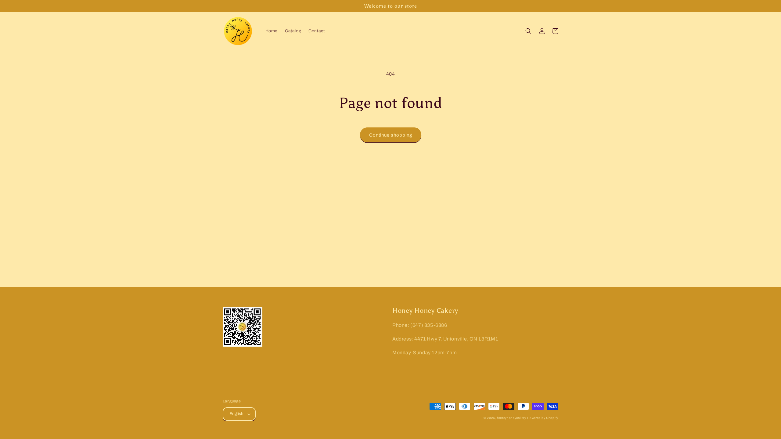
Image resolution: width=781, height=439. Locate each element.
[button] (528, 31)
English (236, 414)
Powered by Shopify (542, 417)
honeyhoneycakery (511, 417)
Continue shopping (390, 135)
